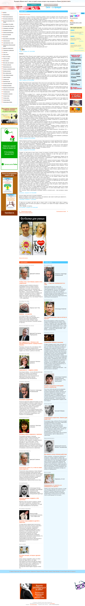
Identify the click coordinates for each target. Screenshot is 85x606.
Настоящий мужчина (23, 483)
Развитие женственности (24, 417)
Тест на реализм (74, 18)
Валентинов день (6, 81)
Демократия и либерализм (8, 50)
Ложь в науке (6, 54)
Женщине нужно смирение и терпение (30, 434)
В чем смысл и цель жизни (8, 89)
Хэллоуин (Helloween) (7, 83)
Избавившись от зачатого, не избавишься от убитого (53, 486)
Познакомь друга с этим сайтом (76, 23)
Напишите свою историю (24, 14)
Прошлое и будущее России (8, 87)
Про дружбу (5, 36)
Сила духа (5, 52)
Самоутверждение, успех (8, 42)
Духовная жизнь (6, 91)
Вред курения (6, 60)
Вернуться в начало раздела (25, 212)
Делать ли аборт (22, 544)
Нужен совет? (23, 11)
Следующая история (61, 211)
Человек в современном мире (9, 69)
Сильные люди (6, 79)
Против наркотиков (48, 403)
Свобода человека (6, 77)
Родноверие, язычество (49, 332)
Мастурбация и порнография (25, 508)
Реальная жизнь (6, 14)
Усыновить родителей (25, 399)
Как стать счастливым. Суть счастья (26, 265)
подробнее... (81, 41)
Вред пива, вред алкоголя (8, 62)
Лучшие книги (6, 98)
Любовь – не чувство (25, 314)
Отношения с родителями (24, 381)
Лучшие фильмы (6, 100)
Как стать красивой (7, 34)
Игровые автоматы (7, 71)
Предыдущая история (26, 211)
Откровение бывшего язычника (53, 342)
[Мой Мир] (23, 50)
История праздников (7, 85)
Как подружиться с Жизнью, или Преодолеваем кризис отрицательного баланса (30, 343)
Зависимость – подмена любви (28, 370)
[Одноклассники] (21, 50)
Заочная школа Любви (7, 102)
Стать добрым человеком (8, 75)
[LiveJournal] (24, 50)
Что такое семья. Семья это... (9, 26)
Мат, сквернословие (48, 265)
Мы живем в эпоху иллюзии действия (55, 454)
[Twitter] (20, 50)
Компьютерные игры (48, 371)
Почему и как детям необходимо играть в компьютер (53, 386)
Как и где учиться (6, 56)
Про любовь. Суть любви (24, 301)
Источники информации (8, 18)
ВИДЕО (4, 12)
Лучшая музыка (6, 95)
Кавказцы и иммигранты (8, 48)
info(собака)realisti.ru (33, 604)
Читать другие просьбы (79, 50)
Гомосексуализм (6, 40)
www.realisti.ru (52, 603)
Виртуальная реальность (49, 438)
